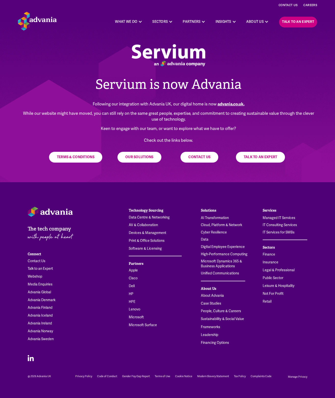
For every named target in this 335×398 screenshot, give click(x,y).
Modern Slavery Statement (213, 376)
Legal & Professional (279, 270)
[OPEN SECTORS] (170, 21)
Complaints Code (261, 376)
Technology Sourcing (146, 210)
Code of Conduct (107, 376)
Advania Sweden (41, 339)
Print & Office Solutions (147, 241)
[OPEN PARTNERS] (203, 21)
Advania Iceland (40, 316)
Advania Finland (40, 308)
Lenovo (134, 309)
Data (204, 239)
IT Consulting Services (280, 225)
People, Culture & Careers (221, 311)
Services (269, 210)
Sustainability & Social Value (222, 319)
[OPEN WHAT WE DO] (140, 21)
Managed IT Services (279, 218)
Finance (269, 255)
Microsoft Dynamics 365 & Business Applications (221, 263)
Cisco (133, 278)
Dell (132, 286)
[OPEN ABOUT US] (266, 21)
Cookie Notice (183, 376)
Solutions (208, 210)
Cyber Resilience (214, 232)
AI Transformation (215, 218)
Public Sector (273, 278)
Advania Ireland (40, 323)
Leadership (209, 335)
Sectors (269, 247)
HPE (132, 302)
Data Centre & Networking (149, 217)
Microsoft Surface (143, 325)
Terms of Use (162, 376)
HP (131, 294)
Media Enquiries (40, 284)
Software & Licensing (145, 249)
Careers (310, 5)
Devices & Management (147, 233)
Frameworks (210, 327)
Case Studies (211, 304)
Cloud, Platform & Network (221, 225)
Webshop (35, 277)
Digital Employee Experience (223, 247)
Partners (136, 263)
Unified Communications (220, 273)
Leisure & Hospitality (279, 286)
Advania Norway (40, 331)
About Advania (212, 296)
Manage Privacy (297, 376)
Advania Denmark (41, 300)
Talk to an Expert (40, 269)
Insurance (270, 262)
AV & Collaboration (143, 225)
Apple (133, 270)
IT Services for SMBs (279, 232)
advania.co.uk (231, 104)
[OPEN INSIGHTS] (234, 21)
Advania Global (39, 292)
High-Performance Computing (224, 254)
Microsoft (136, 317)
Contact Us (288, 5)
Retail (267, 302)
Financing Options (215, 343)
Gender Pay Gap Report (136, 376)
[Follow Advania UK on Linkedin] (31, 358)
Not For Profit (273, 294)
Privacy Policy (83, 376)
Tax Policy (240, 376)
